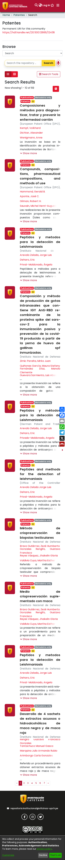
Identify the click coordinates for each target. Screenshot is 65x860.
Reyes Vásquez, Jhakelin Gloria (39, 555)
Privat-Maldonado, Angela (36, 497)
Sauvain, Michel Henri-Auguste (38, 206)
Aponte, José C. (29, 196)
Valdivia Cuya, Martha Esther (37, 560)
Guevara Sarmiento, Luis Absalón (40, 375)
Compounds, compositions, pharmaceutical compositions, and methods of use (40, 176)
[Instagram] (32, 817)
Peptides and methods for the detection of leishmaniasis (40, 474)
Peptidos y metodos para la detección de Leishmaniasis (40, 242)
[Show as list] (8, 74)
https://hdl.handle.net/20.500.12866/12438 (28, 32)
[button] (28, 153)
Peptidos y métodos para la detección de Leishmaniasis (40, 415)
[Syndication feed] (56, 89)
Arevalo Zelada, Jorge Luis (36, 255)
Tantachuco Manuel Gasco (36, 746)
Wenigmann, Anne (31, 137)
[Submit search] (36, 5)
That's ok (55, 855)
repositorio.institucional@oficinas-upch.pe (34, 808)
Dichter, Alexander (31, 133)
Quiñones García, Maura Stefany (40, 366)
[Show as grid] (14, 74)
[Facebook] (24, 817)
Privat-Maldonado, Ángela (36, 264)
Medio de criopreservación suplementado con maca (40, 596)
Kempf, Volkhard (30, 128)
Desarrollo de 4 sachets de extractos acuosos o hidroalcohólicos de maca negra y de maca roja (40, 723)
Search (48, 63)
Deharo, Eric (27, 260)
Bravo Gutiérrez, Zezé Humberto (40, 546)
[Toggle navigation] (58, 5)
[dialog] (32, 848)
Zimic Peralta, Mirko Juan (35, 361)
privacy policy (44, 848)
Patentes (19, 15)
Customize (8, 855)
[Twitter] (41, 817)
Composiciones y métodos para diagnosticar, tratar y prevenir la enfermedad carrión (40, 112)
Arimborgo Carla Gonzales (36, 755)
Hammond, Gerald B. (32, 191)
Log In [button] (46, 5)
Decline (43, 855)
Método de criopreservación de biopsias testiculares (40, 533)
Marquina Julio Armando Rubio (38, 750)
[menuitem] (40, 5)
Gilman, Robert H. (30, 201)
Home (6, 15)
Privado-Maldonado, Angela (37, 438)
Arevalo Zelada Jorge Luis (35, 487)
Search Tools (49, 74)
